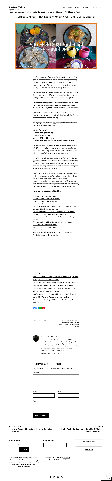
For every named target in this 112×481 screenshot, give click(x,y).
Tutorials (76, 326)
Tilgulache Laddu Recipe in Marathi (45, 235)
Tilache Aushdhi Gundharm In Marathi (46, 199)
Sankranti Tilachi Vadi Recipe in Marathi (47, 209)
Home (63, 7)
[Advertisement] (56, 259)
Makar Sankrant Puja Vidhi (46, 125)
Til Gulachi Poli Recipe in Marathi (45, 196)
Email (59, 391)
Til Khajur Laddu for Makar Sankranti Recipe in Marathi (52, 222)
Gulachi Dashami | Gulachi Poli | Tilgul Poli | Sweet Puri (53, 232)
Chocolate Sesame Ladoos (42, 230)
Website (35, 401)
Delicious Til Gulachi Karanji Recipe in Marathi (49, 214)
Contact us (87, 7)
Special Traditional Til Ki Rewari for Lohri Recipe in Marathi (54, 212)
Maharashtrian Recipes (23, 12)
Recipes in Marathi (64, 324)
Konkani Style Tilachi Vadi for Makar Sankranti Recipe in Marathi (56, 206)
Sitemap (70, 7)
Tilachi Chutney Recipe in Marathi (45, 201)
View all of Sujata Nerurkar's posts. (51, 353)
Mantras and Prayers (73, 322)
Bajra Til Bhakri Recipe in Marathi (45, 227)
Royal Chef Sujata (17, 7)
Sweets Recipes (74, 324)
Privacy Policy (98, 7)
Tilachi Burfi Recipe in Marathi (43, 204)
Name (35, 391)
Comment (36, 372)
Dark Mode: (105, 479)
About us (78, 7)
